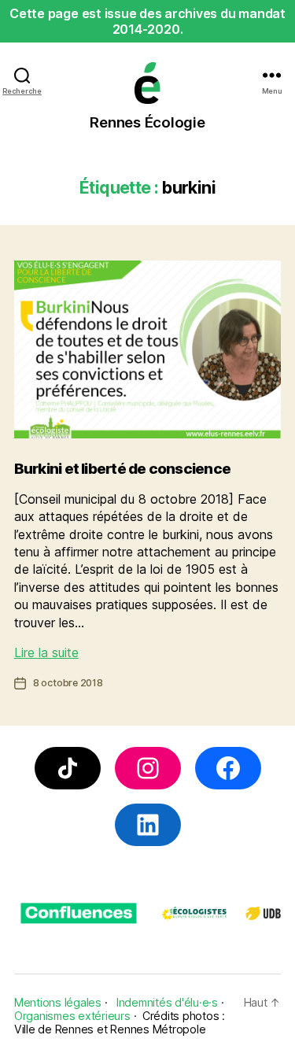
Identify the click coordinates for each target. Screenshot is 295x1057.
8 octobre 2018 (68, 683)
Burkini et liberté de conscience (122, 469)
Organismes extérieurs (72, 1015)
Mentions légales (57, 1002)
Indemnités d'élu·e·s (167, 1002)
